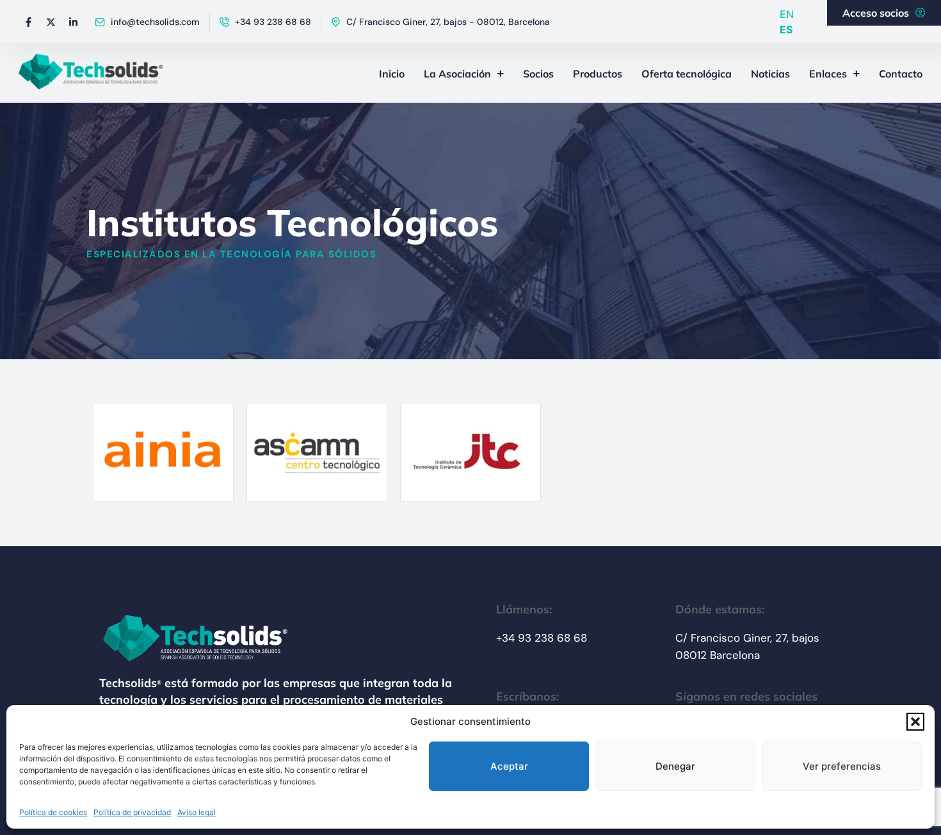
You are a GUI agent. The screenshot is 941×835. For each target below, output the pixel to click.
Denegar (675, 766)
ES (786, 29)
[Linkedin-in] (73, 21)
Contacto (900, 73)
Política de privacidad (132, 812)
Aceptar (509, 766)
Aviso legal (196, 812)
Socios (538, 73)
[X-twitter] (50, 21)
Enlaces (828, 73)
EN (787, 14)
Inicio (392, 73)
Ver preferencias (842, 766)
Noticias (770, 73)
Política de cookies (53, 812)
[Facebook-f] (28, 21)
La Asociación (457, 73)
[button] (915, 721)
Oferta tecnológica (686, 73)
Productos (597, 73)
